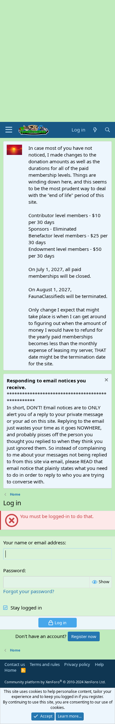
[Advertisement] (57, 61)
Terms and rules (45, 664)
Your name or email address (34, 542)
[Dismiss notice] (105, 380)
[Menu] (8, 130)
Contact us (14, 664)
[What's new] (94, 130)
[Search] (107, 130)
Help (99, 664)
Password (14, 570)
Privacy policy (77, 664)
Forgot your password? (28, 591)
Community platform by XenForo (55, 681)
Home (10, 670)
